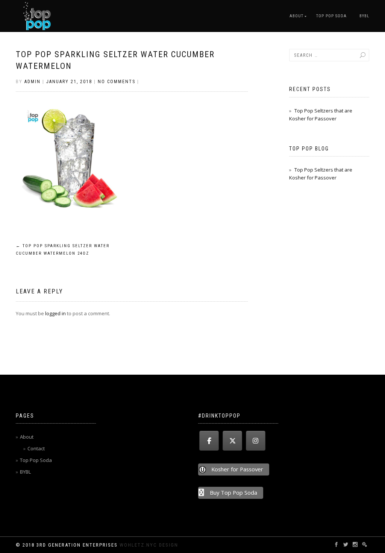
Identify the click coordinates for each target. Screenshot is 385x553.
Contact (36, 448)
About (296, 16)
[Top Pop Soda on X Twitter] (232, 441)
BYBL (364, 16)
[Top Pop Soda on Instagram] (255, 441)
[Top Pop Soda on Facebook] (209, 441)
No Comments (116, 81)
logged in (55, 313)
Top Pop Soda (331, 16)
